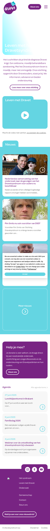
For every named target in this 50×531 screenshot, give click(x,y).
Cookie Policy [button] (20, 266)
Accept (25, 274)
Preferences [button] (32, 269)
